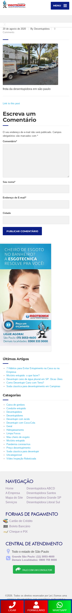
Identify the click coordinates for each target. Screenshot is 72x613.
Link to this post (11, 103)
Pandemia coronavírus (18, 444)
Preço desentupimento (18, 447)
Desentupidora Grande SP (44, 497)
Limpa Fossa (13, 433)
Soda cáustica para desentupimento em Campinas (33, 386)
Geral (9, 426)
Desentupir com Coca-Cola (20, 422)
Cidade (7, 213)
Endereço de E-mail (14, 197)
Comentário (10, 141)
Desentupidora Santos (41, 493)
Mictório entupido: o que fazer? (23, 375)
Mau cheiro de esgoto (18, 437)
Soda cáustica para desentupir (22, 451)
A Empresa (13, 493)
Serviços (11, 502)
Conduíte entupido (16, 408)
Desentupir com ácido (18, 419)
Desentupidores (14, 415)
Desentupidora (14, 412)
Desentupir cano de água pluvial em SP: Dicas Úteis (34, 379)
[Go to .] (4, 24)
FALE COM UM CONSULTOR (37, 570)
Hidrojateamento (15, 430)
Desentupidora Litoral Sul (43, 502)
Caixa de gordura (15, 404)
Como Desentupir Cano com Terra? (25, 382)
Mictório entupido (15, 440)
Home (9, 488)
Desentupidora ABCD (41, 488)
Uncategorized (14, 455)
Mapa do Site (14, 497)
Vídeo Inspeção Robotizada (21, 458)
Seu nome (9, 182)
